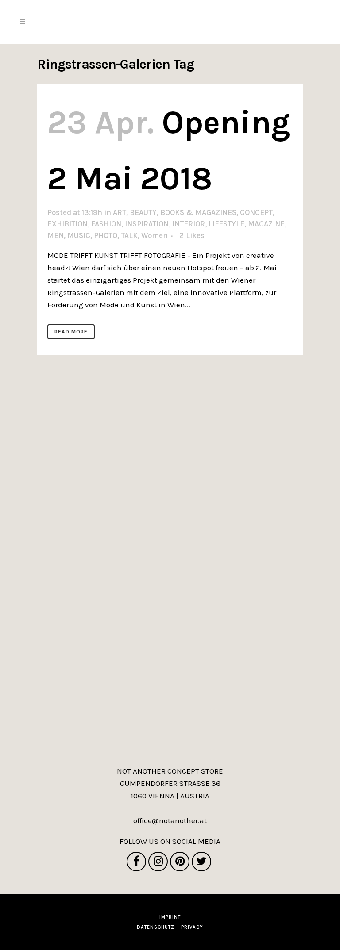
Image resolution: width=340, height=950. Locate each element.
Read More (71, 332)
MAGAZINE (266, 223)
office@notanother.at (170, 820)
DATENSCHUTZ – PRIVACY (170, 927)
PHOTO (105, 235)
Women (154, 235)
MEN (55, 235)
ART (119, 212)
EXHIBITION (67, 223)
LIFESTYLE (226, 223)
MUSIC (78, 235)
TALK (129, 235)
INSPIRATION (147, 223)
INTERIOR (188, 223)
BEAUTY (143, 212)
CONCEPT (256, 212)
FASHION (106, 223)
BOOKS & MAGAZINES (198, 212)
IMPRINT (170, 917)
